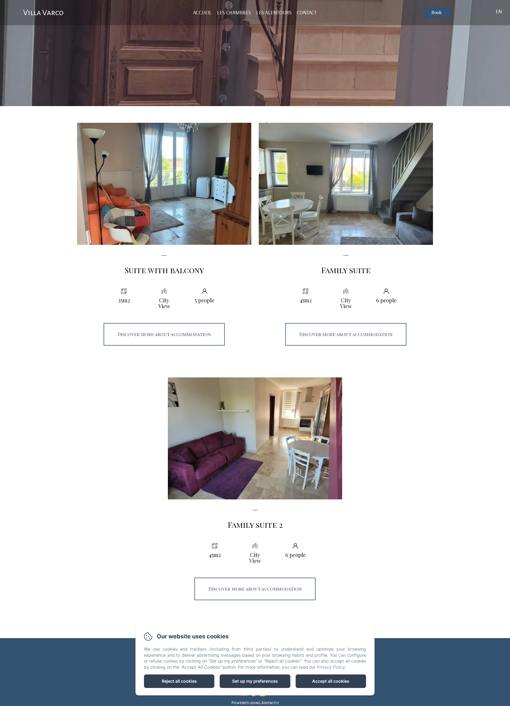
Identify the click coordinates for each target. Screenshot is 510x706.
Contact (307, 12)
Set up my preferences (255, 681)
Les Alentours (273, 12)
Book (436, 12)
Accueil (202, 12)
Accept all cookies (330, 681)
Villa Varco (43, 12)
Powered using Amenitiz (255, 702)
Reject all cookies (179, 681)
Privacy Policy (331, 667)
